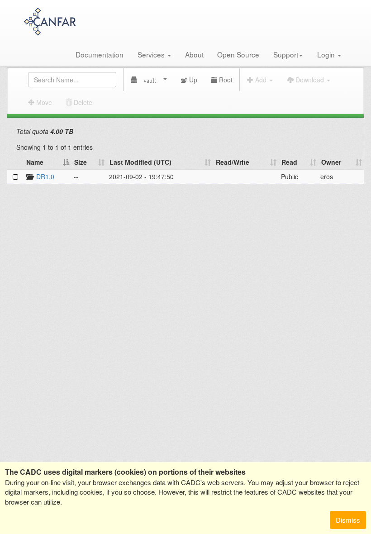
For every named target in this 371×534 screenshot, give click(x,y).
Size (80, 162)
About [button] (194, 54)
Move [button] (43, 102)
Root (225, 79)
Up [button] (192, 79)
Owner (331, 162)
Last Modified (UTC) (140, 162)
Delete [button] (82, 102)
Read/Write (232, 162)
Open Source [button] (238, 54)
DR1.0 (45, 176)
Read (289, 162)
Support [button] (285, 54)
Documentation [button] (100, 54)
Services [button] (152, 54)
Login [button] (327, 54)
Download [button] (310, 79)
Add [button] (260, 79)
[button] (149, 79)
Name (34, 162)
